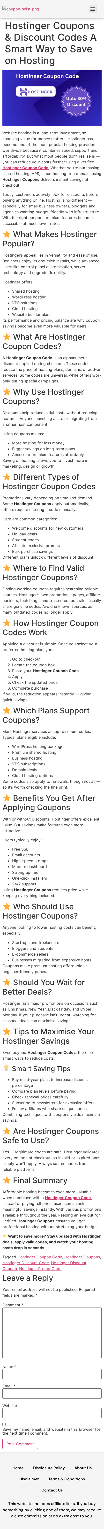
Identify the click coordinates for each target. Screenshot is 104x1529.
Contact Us (52, 1490)
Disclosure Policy (49, 1467)
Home (18, 1467)
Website (9, 1405)
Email (8, 1386)
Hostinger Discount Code (25, 1262)
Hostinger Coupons (82, 1257)
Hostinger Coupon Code (39, 1257)
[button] (93, 9)
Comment (12, 1305)
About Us (83, 1467)
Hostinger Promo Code (40, 1268)
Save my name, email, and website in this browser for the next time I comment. (51, 1431)
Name (9, 1367)
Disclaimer (29, 1479)
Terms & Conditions (66, 1479)
